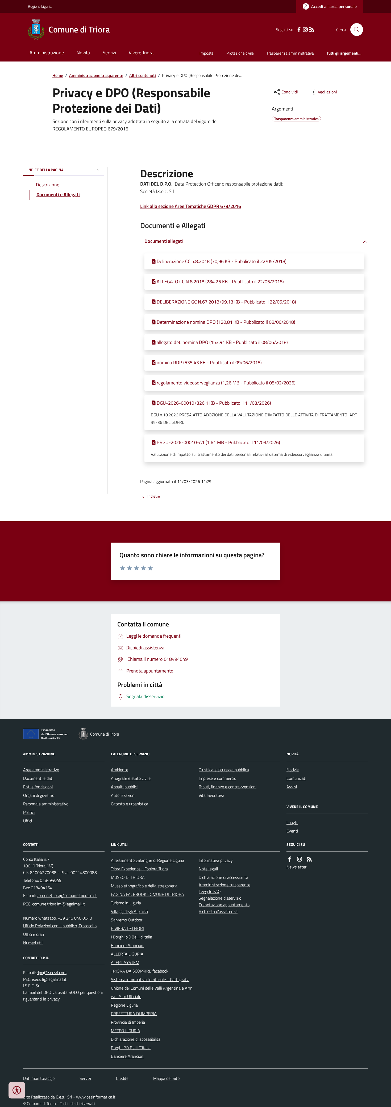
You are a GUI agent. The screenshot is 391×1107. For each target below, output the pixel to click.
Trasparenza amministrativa (290, 53)
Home (57, 75)
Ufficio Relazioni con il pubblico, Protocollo (60, 925)
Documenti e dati (38, 778)
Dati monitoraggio (39, 1078)
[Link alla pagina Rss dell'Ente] (309, 859)
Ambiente (119, 769)
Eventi (292, 831)
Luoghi (292, 822)
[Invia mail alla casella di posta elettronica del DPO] (51, 972)
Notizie (292, 769)
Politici (29, 812)
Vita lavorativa (211, 795)
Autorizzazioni (123, 795)
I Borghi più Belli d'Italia (131, 937)
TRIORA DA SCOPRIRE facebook (139, 971)
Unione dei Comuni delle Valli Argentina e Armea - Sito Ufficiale (151, 992)
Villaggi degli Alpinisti (129, 911)
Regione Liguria (40, 6)
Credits (122, 1078)
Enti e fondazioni (38, 787)
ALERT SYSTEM (125, 962)
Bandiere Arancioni (127, 945)
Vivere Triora (141, 52)
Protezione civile (240, 53)
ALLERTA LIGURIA (127, 954)
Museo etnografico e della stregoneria (144, 886)
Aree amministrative (41, 769)
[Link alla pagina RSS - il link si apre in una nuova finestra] (312, 29)
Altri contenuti (142, 75)
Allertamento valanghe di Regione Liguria (147, 860)
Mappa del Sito (166, 1078)
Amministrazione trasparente (96, 75)
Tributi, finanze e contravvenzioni (227, 787)
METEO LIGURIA (125, 1030)
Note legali (208, 869)
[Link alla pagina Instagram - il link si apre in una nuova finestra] (305, 29)
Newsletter (296, 867)
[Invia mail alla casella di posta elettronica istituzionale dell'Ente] (67, 895)
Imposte (206, 53)
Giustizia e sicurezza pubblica (224, 769)
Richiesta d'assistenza (218, 911)
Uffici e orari (33, 934)
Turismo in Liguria (126, 903)
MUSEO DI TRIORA (128, 877)
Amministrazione (47, 52)
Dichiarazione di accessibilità (135, 1039)
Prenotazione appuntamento (224, 904)
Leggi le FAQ (210, 891)
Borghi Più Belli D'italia (131, 1047)
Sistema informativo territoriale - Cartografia (150, 979)
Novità (83, 52)
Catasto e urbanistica (129, 804)
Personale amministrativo (45, 804)
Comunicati (296, 778)
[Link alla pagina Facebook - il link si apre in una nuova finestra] (299, 29)
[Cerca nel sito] (354, 29)
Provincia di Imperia (128, 1022)
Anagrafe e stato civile (131, 778)
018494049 (50, 880)
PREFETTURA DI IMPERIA (134, 1013)
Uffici (27, 821)
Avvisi (291, 787)
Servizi (109, 52)
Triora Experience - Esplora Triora (139, 869)
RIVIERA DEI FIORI (127, 928)
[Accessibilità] (17, 1090)
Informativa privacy (216, 860)
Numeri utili (33, 943)
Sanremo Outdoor (126, 920)
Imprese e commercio (217, 778)
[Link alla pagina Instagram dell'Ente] (299, 859)
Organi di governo (38, 795)
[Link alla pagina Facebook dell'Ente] (289, 859)
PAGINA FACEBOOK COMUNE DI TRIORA (147, 894)
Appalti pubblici (124, 787)
